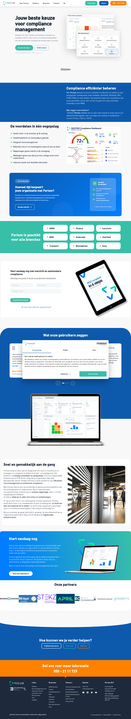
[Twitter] (92, 692)
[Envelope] (83, 692)
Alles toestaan (93, 374)
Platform (36, 3)
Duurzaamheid (70, 689)
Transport (52, 702)
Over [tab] (94, 350)
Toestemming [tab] (36, 350)
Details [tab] (65, 350)
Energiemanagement (72, 692)
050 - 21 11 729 (65, 671)
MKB (50, 694)
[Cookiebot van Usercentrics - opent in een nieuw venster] (98, 343)
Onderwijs (52, 697)
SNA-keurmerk (70, 699)
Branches (46, 3)
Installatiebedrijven (54, 692)
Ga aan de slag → (24, 48)
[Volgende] (73, 383)
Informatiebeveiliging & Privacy (72, 695)
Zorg (50, 707)
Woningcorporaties (54, 704)
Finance (51, 689)
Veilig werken (70, 701)
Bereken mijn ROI (23, 207)
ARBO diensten (53, 687)
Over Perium (24, 3)
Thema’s (57, 3)
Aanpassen (64, 374)
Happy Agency (42, 714)
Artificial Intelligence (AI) (73, 687)
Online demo (42, 48)
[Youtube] (96, 692)
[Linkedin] (88, 692)
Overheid (51, 699)
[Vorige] (58, 383)
